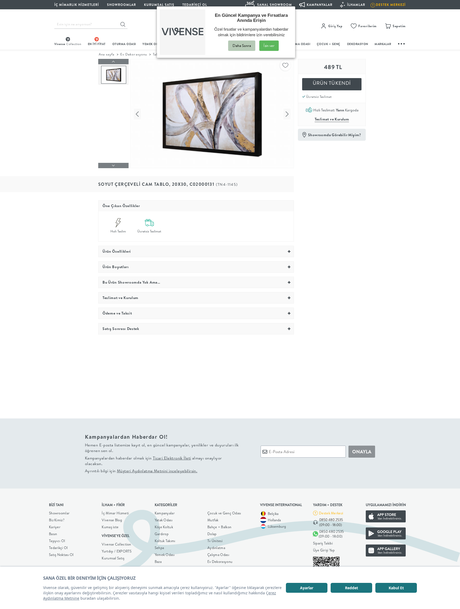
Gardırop (162, 533)
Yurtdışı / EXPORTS (117, 551)
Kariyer (54, 527)
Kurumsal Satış (113, 558)
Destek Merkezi (331, 513)
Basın (53, 533)
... (402, 43)
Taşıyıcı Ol (57, 540)
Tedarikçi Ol (194, 4)
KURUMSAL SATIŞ (159, 4)
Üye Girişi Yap (324, 550)
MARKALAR (383, 44)
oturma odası (124, 44)
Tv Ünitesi (215, 540)
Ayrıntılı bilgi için (141, 471)
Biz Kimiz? (56, 520)
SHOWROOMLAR (121, 4)
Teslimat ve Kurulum (332, 119)
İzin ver (269, 46)
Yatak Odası (163, 520)
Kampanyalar (165, 513)
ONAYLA (361, 451)
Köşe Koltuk (164, 527)
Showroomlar (59, 513)
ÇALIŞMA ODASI (298, 44)
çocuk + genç (328, 44)
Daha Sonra (241, 46)
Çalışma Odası (218, 554)
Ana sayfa (106, 54)
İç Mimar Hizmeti (115, 513)
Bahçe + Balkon (219, 527)
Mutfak (213, 520)
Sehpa (159, 547)
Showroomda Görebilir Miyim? (334, 135)
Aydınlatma (216, 547)
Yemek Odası (165, 554)
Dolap (212, 533)
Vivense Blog (112, 520)
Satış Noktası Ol (61, 554)
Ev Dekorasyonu (133, 54)
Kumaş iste (110, 527)
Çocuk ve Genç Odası (224, 513)
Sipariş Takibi (323, 543)
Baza (158, 561)
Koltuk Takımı (165, 540)
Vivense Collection (116, 544)
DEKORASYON (357, 44)
